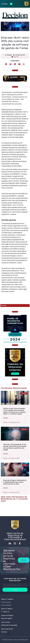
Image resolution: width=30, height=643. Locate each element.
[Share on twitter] (10, 64)
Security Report (7, 608)
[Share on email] (19, 64)
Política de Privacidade (9, 625)
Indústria (15, 57)
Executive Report (7, 615)
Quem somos (5, 622)
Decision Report (6, 618)
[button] (23, 560)
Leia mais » (5, 418)
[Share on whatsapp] (24, 64)
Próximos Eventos (6, 602)
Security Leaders (7, 599)
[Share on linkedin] (15, 64)
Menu (5, 4)
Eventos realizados (6, 605)
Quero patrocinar (7, 629)
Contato (4, 632)
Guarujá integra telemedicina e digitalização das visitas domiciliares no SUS (14, 482)
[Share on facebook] (6, 64)
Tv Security (5, 611)
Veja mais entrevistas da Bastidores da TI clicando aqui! (14, 499)
